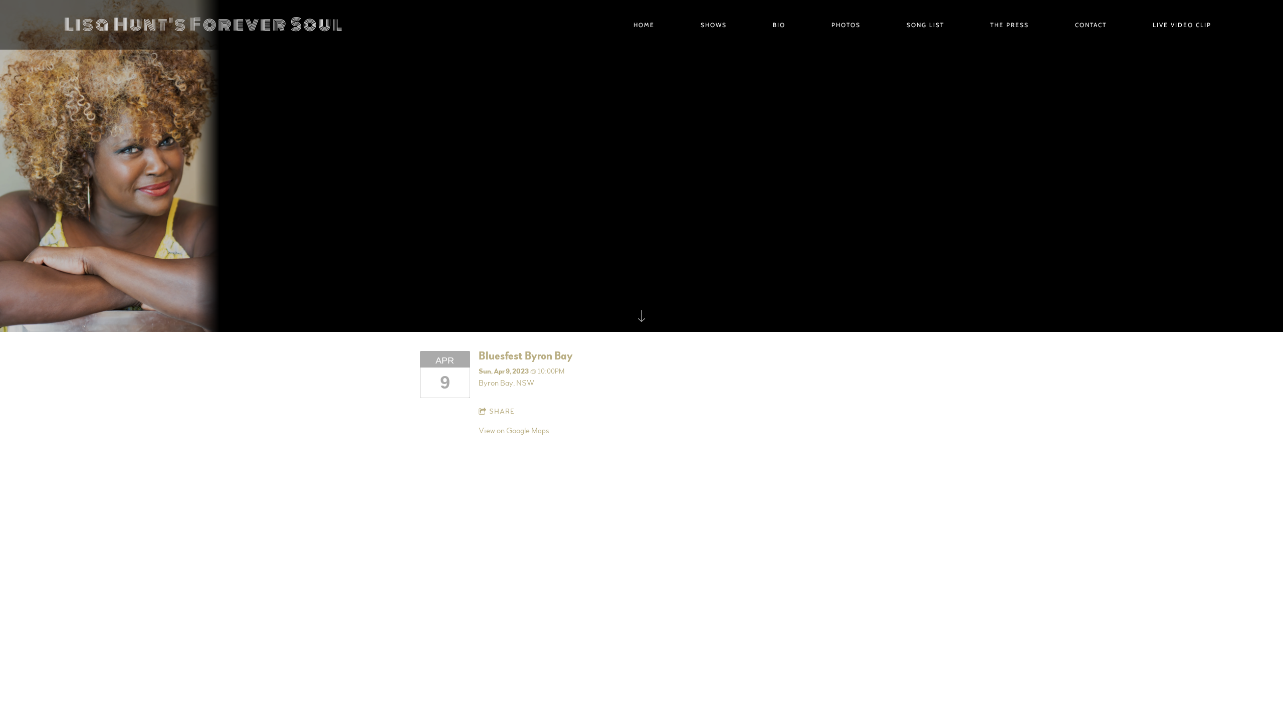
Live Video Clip (1182, 25)
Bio (779, 25)
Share (502, 411)
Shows (714, 25)
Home (644, 25)
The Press (1009, 25)
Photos (846, 25)
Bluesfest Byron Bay (526, 356)
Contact (1091, 25)
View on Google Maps (514, 431)
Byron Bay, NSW (506, 383)
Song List (925, 25)
